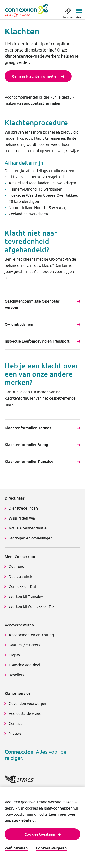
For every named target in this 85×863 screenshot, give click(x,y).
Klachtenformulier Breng (26, 444)
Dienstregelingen (23, 508)
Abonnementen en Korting (31, 635)
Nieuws (15, 733)
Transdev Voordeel (24, 665)
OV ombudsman (19, 324)
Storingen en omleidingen (30, 538)
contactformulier (46, 103)
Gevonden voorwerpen (28, 703)
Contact (15, 723)
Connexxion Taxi (22, 586)
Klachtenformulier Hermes (28, 427)
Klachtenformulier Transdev (29, 461)
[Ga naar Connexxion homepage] (31, 10)
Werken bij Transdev (26, 596)
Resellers (16, 675)
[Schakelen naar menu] (79, 9)
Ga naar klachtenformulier (35, 76)
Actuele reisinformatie (28, 528)
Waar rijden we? (22, 518)
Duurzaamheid (21, 576)
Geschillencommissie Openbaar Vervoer (32, 304)
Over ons (16, 566)
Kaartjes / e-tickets (24, 645)
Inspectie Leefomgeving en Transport (37, 341)
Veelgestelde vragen (26, 713)
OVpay (14, 655)
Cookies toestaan (39, 834)
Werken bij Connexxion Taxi (32, 606)
